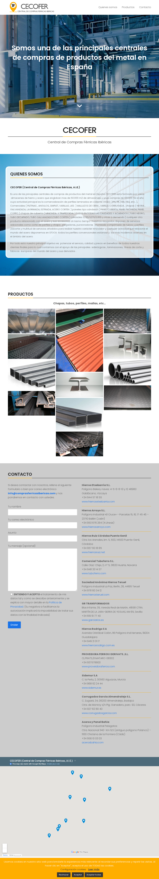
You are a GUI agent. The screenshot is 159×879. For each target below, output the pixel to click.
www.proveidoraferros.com (98, 666)
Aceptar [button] (78, 874)
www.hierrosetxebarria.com (98, 501)
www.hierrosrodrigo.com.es (98, 645)
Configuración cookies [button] (73, 869)
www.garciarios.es (93, 620)
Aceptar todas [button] (93, 874)
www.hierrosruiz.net (93, 552)
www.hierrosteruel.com (95, 594)
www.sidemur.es (91, 688)
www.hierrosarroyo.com (96, 527)
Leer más (94, 869)
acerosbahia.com (93, 742)
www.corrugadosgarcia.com (99, 713)
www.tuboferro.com (94, 573)
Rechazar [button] (64, 874)
